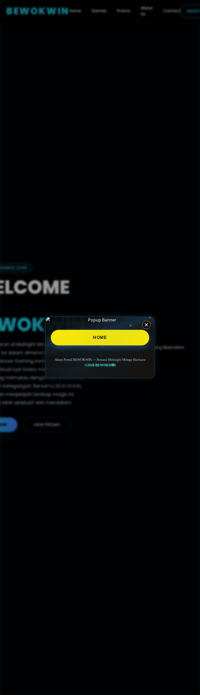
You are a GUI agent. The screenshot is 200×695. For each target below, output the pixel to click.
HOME (100, 337)
